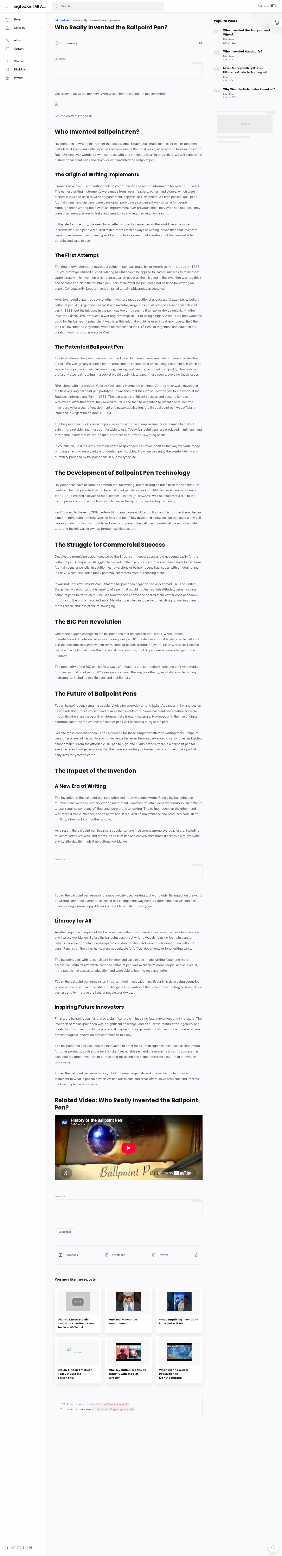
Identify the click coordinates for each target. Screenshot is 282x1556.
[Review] (226, 77)
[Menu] (7, 6)
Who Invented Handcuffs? (242, 52)
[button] (56, 6)
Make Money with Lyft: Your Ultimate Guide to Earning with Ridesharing (246, 70)
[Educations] (65, 1231)
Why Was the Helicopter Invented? (249, 89)
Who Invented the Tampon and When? (246, 33)
